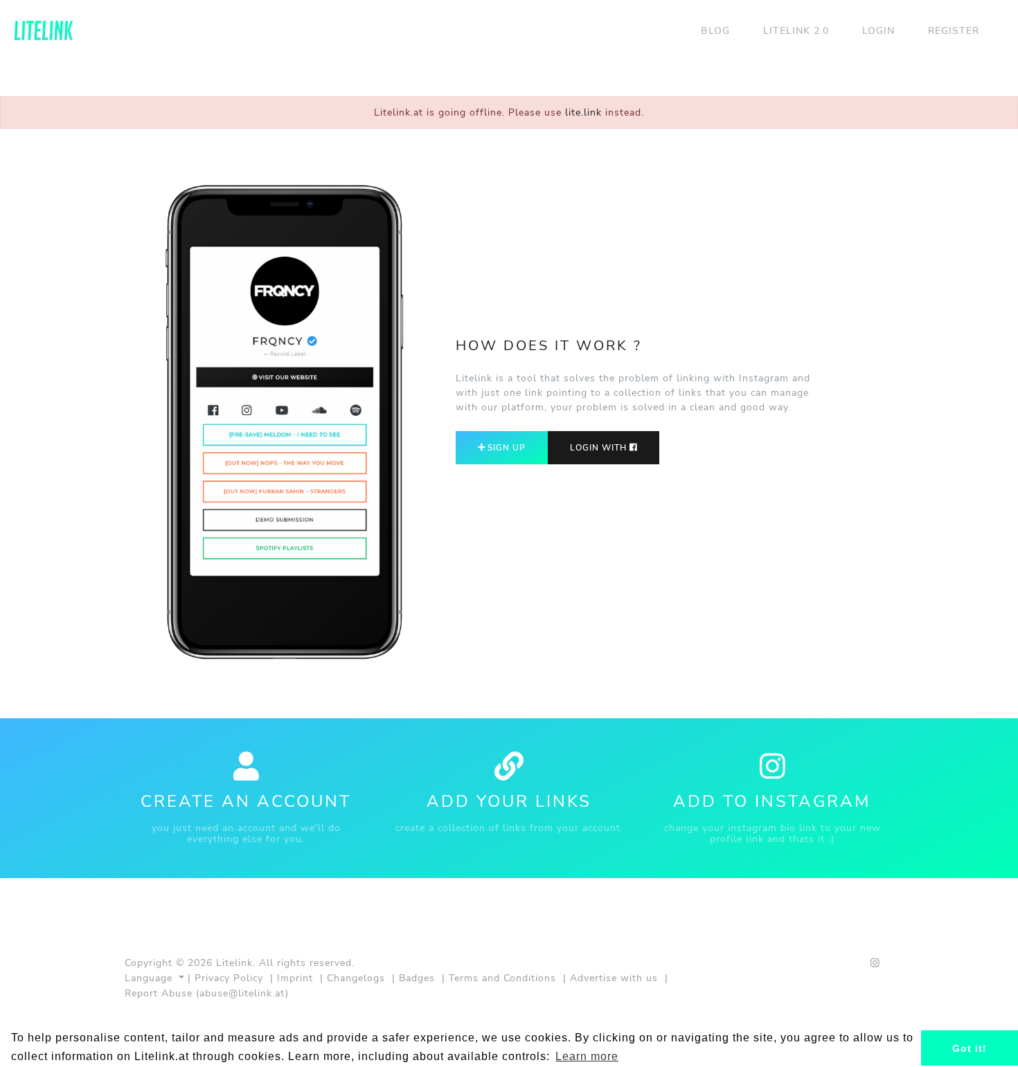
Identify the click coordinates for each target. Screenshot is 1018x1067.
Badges (417, 978)
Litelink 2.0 (796, 30)
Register (953, 30)
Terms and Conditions (502, 978)
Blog (715, 30)
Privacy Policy (229, 978)
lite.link (583, 112)
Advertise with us (614, 978)
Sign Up (505, 447)
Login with (599, 447)
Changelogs (356, 978)
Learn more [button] (586, 1056)
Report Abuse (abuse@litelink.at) (207, 993)
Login (878, 30)
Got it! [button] (969, 1048)
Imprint (295, 978)
